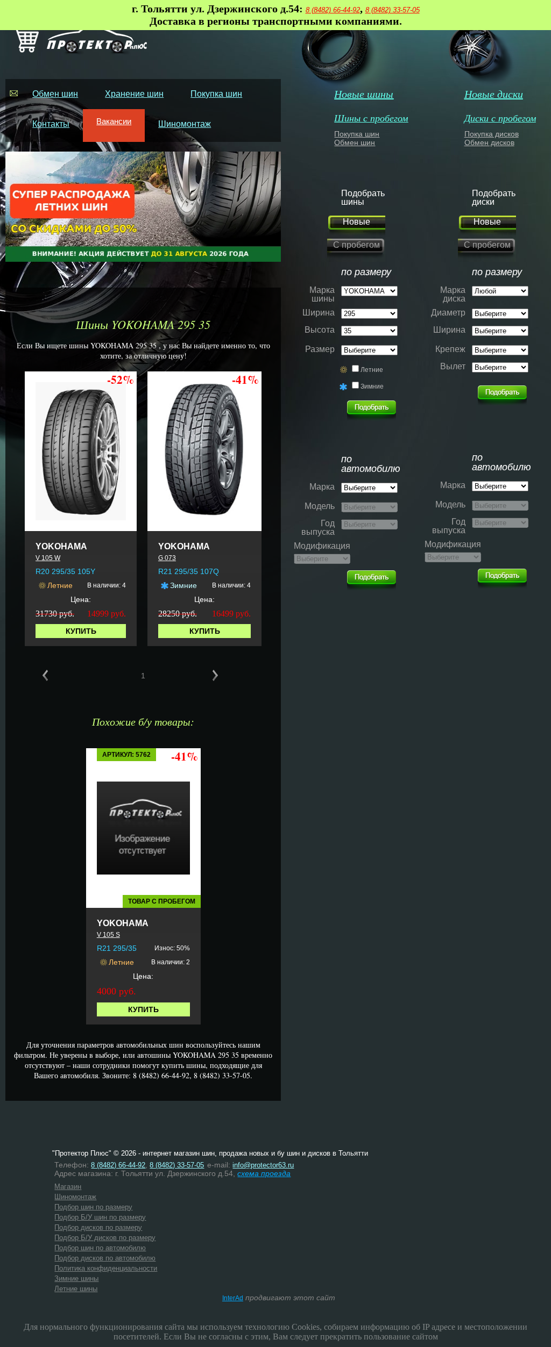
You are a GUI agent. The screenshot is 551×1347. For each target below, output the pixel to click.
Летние (372, 370)
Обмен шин (55, 93)
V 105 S (108, 934)
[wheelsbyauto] (371, 407)
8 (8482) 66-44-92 (333, 10)
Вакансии (113, 121)
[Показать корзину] (25, 50)
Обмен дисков (489, 142)
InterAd (232, 1298)
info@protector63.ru (263, 1165)
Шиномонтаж (184, 123)
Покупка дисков (491, 134)
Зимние (372, 386)
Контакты (50, 123)
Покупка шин (216, 93)
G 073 (167, 558)
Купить (81, 631)
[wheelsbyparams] (502, 392)
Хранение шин (134, 93)
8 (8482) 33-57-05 (392, 10)
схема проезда (264, 1173)
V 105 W (48, 558)
